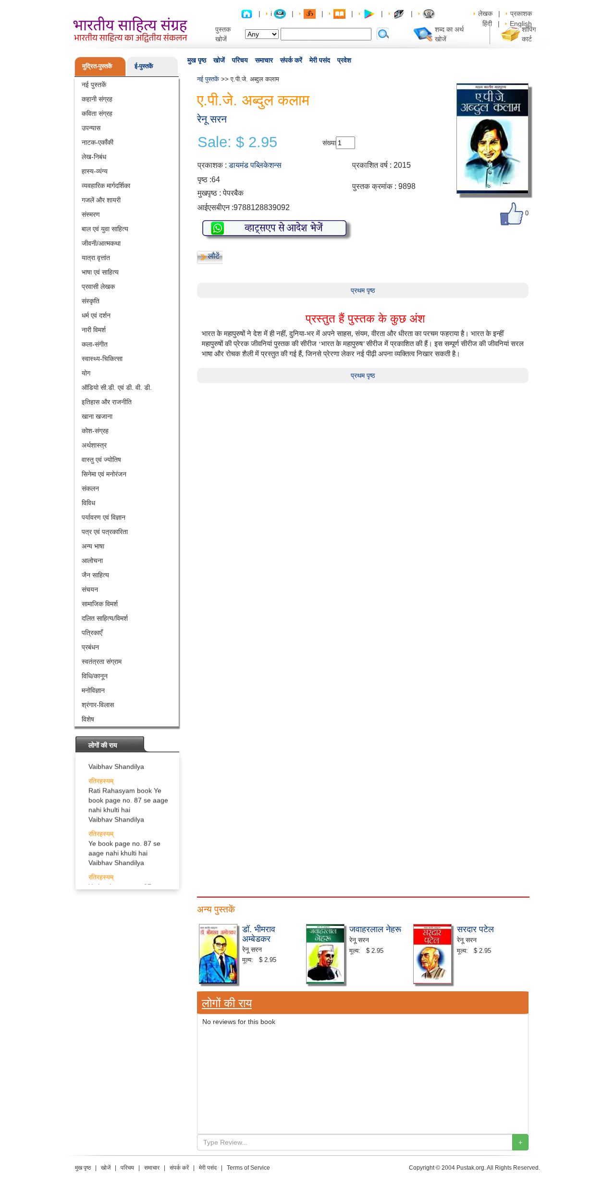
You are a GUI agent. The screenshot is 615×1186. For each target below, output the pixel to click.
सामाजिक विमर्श (100, 604)
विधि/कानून (95, 676)
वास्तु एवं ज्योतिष (101, 459)
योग (86, 373)
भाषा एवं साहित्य (100, 272)
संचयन (90, 589)
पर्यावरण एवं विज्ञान (103, 517)
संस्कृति (90, 301)
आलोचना (92, 560)
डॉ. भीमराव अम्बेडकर (258, 933)
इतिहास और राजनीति (107, 402)
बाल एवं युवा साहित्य (105, 229)
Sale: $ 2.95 (237, 142)
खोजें (219, 60)
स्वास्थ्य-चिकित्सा (102, 358)
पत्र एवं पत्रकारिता (105, 532)
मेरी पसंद (319, 60)
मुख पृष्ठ (196, 60)
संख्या (329, 143)
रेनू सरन (212, 119)
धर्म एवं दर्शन (96, 315)
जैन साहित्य (95, 575)
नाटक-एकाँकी (97, 142)
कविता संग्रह (97, 113)
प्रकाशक (521, 13)
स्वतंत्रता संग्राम (102, 661)
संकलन (90, 488)
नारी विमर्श (94, 330)
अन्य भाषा (93, 546)
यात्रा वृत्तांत (96, 258)
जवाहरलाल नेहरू (375, 928)
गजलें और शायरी (101, 200)
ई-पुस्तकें (144, 66)
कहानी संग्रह (97, 99)
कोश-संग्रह (95, 431)
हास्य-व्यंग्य (95, 171)
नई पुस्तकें (94, 84)
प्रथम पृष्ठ (363, 290)
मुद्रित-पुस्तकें (97, 66)
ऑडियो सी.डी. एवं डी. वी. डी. (117, 387)
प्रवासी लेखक (98, 286)
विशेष (88, 719)
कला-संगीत (95, 344)
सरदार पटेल (475, 928)
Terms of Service (248, 1167)
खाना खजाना (97, 416)
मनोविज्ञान (93, 690)
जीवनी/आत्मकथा (101, 243)
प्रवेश (344, 60)
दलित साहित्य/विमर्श (105, 618)
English (521, 23)
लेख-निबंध (94, 157)
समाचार (264, 60)
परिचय (240, 60)
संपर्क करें (291, 60)
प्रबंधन (90, 647)
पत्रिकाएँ (92, 633)
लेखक (485, 13)
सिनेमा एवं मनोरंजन (104, 474)
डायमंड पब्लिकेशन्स (255, 165)
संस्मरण (91, 214)
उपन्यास (91, 128)
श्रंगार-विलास (98, 705)
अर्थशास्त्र (94, 445)
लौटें (214, 256)
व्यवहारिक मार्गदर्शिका (106, 185)
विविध (88, 503)
